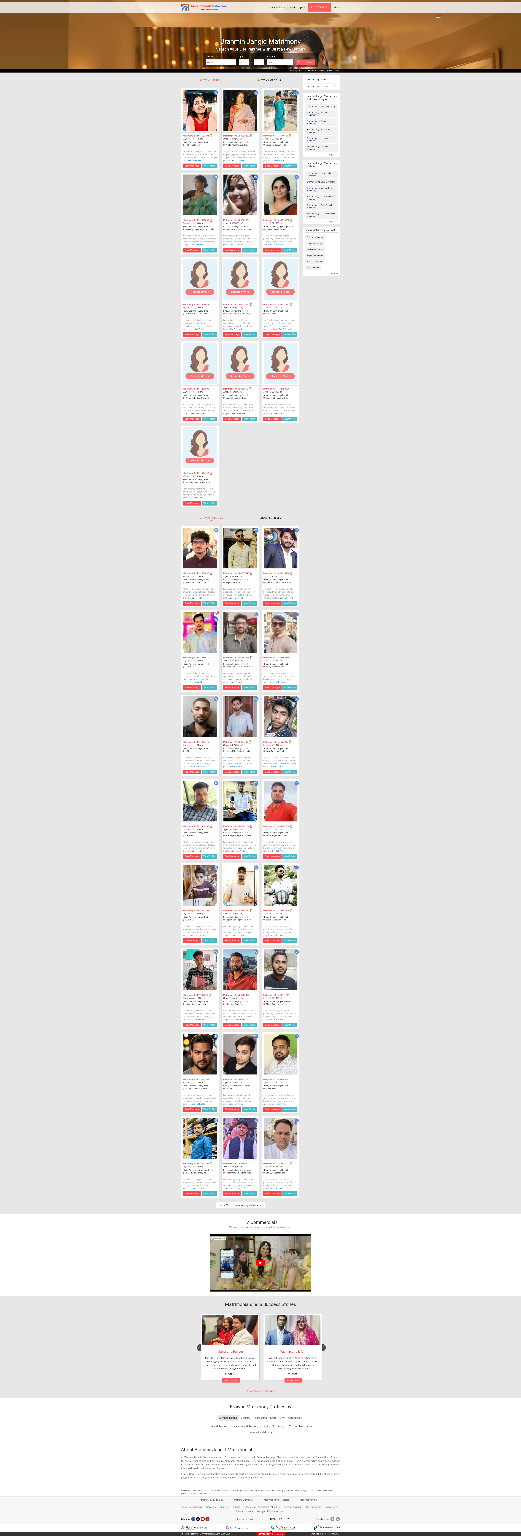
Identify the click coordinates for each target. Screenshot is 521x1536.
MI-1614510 (203, 657)
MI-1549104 (243, 826)
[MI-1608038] (200, 279)
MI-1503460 (283, 657)
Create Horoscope (255, 1511)
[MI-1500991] (240, 1138)
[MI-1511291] (281, 279)
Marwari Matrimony (300, 1426)
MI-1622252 (243, 136)
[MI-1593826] (240, 632)
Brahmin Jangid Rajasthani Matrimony (318, 130)
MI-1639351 (243, 304)
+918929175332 (277, 1519)
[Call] (216, 92)
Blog (307, 1506)
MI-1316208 (283, 220)
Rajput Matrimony (315, 255)
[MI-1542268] (280, 801)
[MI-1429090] (281, 363)
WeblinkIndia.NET (332, 1533)
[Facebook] (193, 1519)
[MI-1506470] (240, 885)
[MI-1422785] (240, 1054)
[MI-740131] (280, 110)
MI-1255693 (203, 389)
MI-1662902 (203, 826)
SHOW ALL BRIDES (210, 80)
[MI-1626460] (280, 548)
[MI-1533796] (200, 885)
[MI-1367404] (240, 195)
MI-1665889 (243, 995)
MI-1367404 (243, 220)
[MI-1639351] (240, 279)
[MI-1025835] (200, 195)
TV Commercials (275, 1511)
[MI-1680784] (200, 110)
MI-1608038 (203, 304)
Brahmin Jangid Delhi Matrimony (321, 182)
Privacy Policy (331, 1506)
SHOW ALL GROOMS (269, 80)
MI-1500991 (243, 1163)
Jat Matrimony (313, 267)
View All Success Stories (260, 1391)
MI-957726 (243, 742)
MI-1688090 (203, 573)
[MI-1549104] (240, 801)
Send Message (192, 165)
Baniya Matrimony (315, 249)
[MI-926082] (280, 716)
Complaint (263, 1506)
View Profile (209, 165)
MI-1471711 (283, 995)
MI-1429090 (283, 389)
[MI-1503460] (280, 632)
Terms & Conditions (292, 1506)
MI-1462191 (203, 1079)
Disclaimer (316, 1506)
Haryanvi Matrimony (260, 1432)
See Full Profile (194, 160)
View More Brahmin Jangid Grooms (240, 1205)
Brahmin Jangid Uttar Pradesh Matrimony (320, 197)
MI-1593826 (243, 657)
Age (241, 56)
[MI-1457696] (280, 885)
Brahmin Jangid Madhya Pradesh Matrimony (321, 214)
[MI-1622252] (240, 110)
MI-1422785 (243, 1079)
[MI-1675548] (240, 548)
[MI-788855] (240, 363)
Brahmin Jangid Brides (316, 79)
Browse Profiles (276, 7)
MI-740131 (283, 136)
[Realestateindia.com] (238, 1528)
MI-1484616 (203, 742)
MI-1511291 (283, 304)
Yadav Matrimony (314, 261)
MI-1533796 (203, 910)
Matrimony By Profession (277, 1500)
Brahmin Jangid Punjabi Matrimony (317, 113)
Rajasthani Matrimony (245, 1426)
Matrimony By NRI (309, 1500)
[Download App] (332, 1519)
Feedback (236, 1506)
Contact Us (224, 1506)
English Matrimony (274, 1426)
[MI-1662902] (200, 801)
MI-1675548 (243, 573)
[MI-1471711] (280, 969)
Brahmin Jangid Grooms (317, 86)
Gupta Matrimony (314, 243)
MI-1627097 (283, 1163)
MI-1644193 (203, 473)
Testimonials (249, 1506)
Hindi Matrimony (218, 1426)
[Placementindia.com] (194, 1528)
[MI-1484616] (200, 716)
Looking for (212, 56)
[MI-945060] (200, 969)
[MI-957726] (240, 716)
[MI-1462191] (200, 1054)
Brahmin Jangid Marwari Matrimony (317, 147)
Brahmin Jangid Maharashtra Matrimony (319, 189)
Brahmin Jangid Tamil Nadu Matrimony (319, 174)
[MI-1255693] (200, 363)
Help (335, 7)
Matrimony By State (244, 1500)
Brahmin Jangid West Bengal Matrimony (319, 206)
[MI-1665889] (240, 969)
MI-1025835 (203, 220)
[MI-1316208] (280, 195)
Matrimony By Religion (212, 1500)
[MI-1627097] (280, 1138)
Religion (271, 56)
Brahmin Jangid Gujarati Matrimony (317, 122)
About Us (275, 1506)
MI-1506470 (243, 910)
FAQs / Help (210, 1506)
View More (333, 155)
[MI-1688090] (200, 548)
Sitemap (240, 1511)
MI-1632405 (203, 1163)
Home (184, 1506)
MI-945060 (202, 995)
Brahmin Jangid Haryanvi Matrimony (317, 139)
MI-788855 (243, 389)
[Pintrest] (207, 1519)
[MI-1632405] (200, 1138)
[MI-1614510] (200, 632)
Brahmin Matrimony (315, 237)
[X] (198, 1519)
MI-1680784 (203, 136)
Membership (196, 1506)
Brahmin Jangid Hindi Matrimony (321, 106)
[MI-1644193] (200, 448)
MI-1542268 (283, 826)
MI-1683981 (283, 1079)
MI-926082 (283, 742)
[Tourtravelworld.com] (283, 1528)
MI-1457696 (283, 910)
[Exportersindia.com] (327, 1528)
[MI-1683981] (280, 1054)
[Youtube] (203, 1519)
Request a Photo (200, 291)
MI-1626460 (283, 573)
